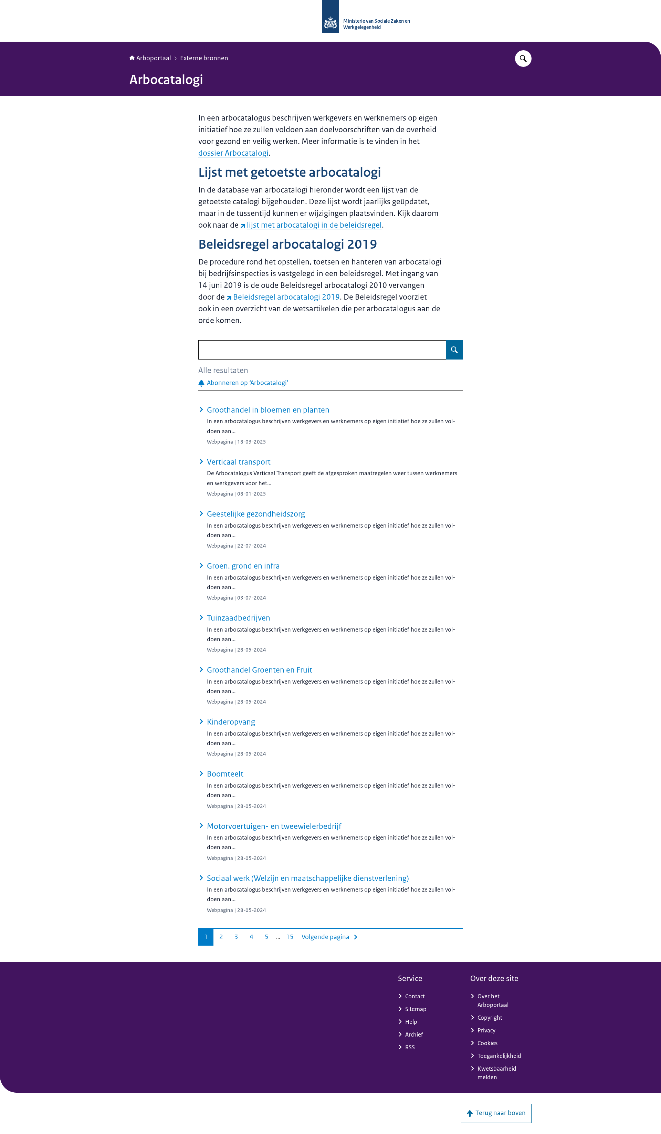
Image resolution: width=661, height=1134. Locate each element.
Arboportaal (153, 58)
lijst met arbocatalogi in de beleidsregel (314, 225)
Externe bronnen (204, 58)
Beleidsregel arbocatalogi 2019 (286, 297)
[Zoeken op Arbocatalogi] (454, 350)
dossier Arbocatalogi (233, 153)
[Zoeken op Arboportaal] (523, 58)
